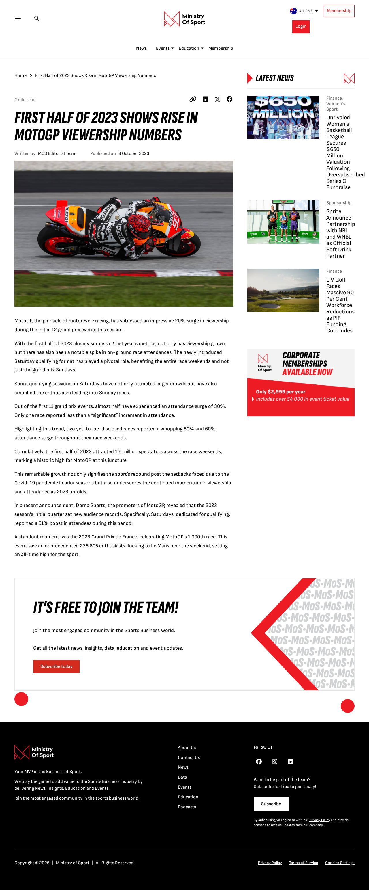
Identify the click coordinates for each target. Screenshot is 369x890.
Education (189, 48)
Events (163, 48)
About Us (187, 747)
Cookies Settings (340, 862)
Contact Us (189, 757)
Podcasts (187, 807)
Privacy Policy (319, 820)
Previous (21, 699)
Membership (339, 11)
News (141, 48)
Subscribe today (56, 666)
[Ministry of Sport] (184, 19)
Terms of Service (303, 862)
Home (20, 75)
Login (300, 26)
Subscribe (271, 804)
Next (348, 706)
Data (182, 777)
